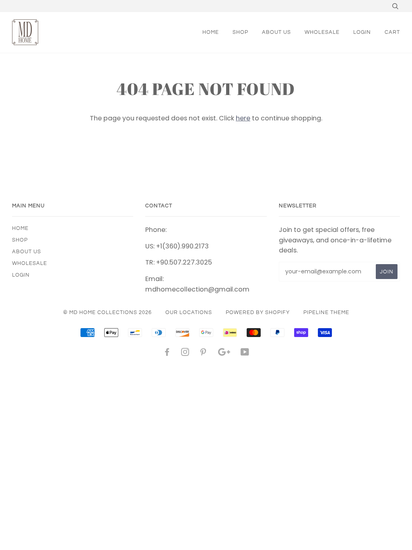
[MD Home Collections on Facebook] (167, 353)
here (243, 118)
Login (362, 32)
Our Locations (188, 312)
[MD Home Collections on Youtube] (245, 353)
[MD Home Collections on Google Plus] (224, 353)
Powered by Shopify (258, 312)
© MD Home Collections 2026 (107, 312)
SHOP (240, 32)
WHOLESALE (322, 32)
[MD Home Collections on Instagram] (185, 353)
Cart (392, 32)
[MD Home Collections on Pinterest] (203, 353)
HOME (210, 32)
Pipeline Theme (326, 312)
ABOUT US (276, 32)
